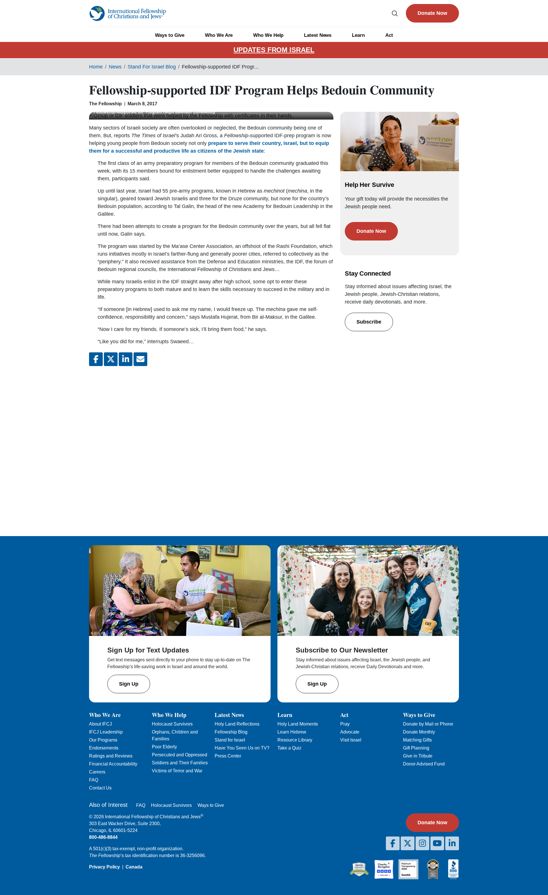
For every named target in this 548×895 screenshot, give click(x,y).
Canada (134, 866)
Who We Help (268, 35)
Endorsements (103, 748)
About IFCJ (100, 724)
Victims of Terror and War (177, 770)
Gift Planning (416, 748)
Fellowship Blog (231, 732)
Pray (345, 724)
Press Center (228, 755)
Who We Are (219, 35)
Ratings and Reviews (110, 755)
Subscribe (368, 322)
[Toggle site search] (394, 13)
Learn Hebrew (291, 732)
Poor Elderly (164, 746)
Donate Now (432, 13)
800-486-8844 (103, 837)
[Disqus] (211, 446)
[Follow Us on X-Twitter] (407, 843)
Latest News (317, 35)
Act (389, 35)
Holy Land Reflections (237, 724)
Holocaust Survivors (172, 724)
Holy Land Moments (297, 724)
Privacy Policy (104, 866)
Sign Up (128, 684)
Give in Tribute (417, 755)
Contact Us (100, 787)
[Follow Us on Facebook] (393, 843)
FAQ (93, 779)
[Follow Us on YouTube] (437, 843)
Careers (97, 771)
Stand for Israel (230, 740)
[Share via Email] (140, 359)
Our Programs (103, 740)
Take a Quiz (289, 748)
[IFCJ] (127, 13)
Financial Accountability (113, 763)
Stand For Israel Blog (152, 67)
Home (96, 67)
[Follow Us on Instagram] (422, 843)
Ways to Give (169, 35)
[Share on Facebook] (96, 359)
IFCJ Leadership (106, 732)
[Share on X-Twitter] (111, 359)
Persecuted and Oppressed (179, 754)
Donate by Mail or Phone (428, 724)
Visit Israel (350, 740)
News (115, 67)
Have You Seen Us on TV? (242, 748)
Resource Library (294, 740)
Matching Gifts (417, 740)
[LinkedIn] (452, 843)
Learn (358, 35)
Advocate (349, 732)
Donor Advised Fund (424, 763)
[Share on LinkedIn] (125, 359)
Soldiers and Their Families (180, 762)
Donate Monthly (419, 732)
